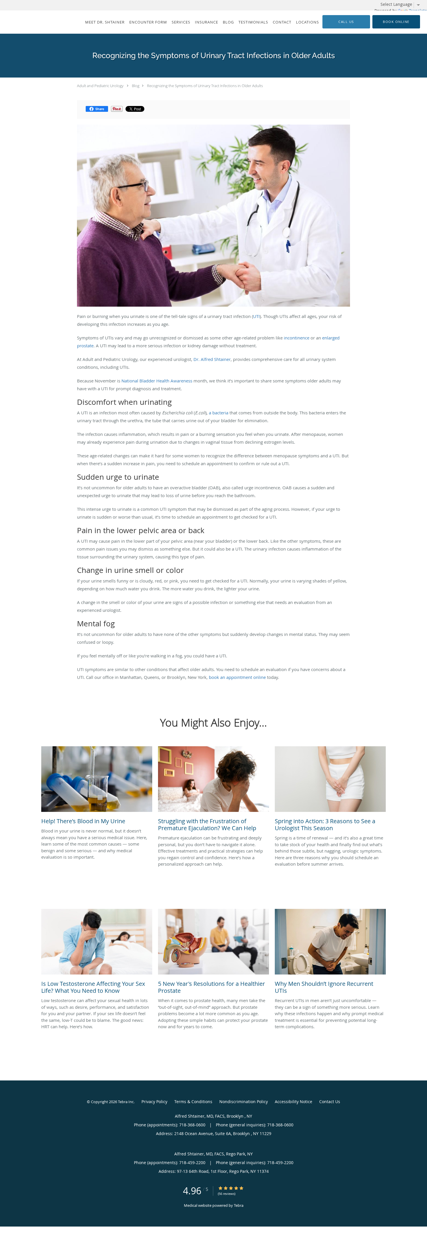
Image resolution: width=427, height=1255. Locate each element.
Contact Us (329, 1101)
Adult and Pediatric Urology (100, 85)
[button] (396, 21)
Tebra (238, 1205)
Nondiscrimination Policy (243, 1101)
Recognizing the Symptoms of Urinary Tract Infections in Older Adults (205, 85)
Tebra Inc (126, 1101)
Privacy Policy (154, 1101)
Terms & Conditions (193, 1101)
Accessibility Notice (293, 1101)
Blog (135, 85)
